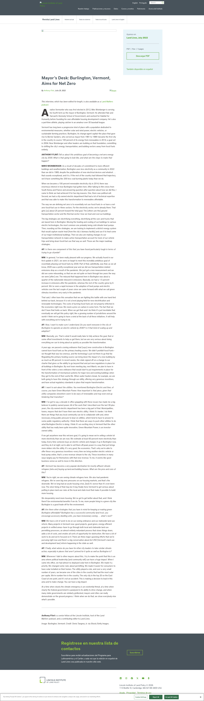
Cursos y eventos (127, 9)
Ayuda (122, 692)
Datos (116, 9)
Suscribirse (135, 652)
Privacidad (130, 692)
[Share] (113, 90)
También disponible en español (140, 69)
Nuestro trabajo (83, 9)
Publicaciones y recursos (101, 9)
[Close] (200, 697)
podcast (45, 104)
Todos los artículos (101, 19)
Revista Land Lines (51, 19)
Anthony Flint (49, 90)
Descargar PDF (143, 56)
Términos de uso (144, 692)
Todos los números (84, 19)
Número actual (69, 19)
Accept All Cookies (171, 697)
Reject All (156, 697)
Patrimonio (141, 9)
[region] (102, 697)
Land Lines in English (118, 19)
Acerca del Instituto (155, 9)
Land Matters (107, 101)
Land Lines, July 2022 (137, 37)
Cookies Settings (140, 697)
